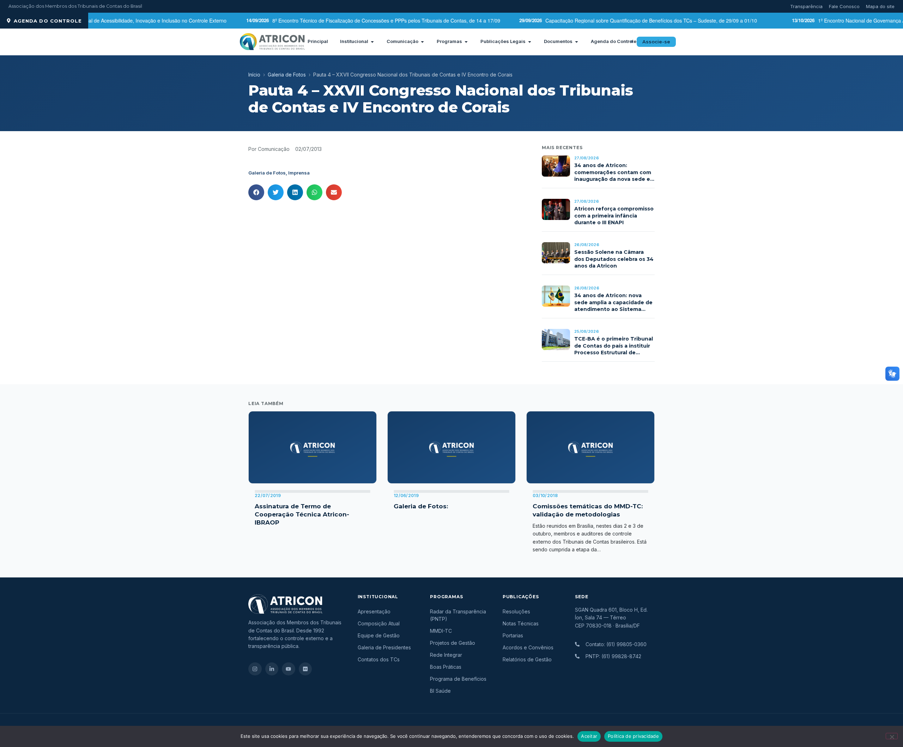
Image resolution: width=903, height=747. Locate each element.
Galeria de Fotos (287, 75)
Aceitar (589, 736)
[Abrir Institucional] (372, 41)
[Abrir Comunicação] (422, 41)
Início (254, 75)
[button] (631, 41)
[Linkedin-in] (272, 669)
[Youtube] (288, 669)
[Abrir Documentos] (576, 41)
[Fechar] (892, 736)
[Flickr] (305, 669)
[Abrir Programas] (466, 41)
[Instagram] (255, 669)
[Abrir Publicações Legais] (529, 41)
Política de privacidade (633, 736)
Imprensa (299, 173)
